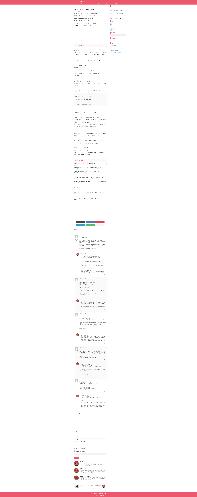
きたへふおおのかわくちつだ (115, 52)
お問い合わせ (115, 3)
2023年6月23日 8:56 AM (83, 253)
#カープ (94, 101)
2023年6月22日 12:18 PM (82, 347)
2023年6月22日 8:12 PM (83, 333)
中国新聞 (98, 177)
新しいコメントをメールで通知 (79, 448)
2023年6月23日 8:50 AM (83, 299)
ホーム (82, 3)
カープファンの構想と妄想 (78, 1)
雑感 (106, 3)
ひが (77, 256)
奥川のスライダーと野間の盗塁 (115, 10)
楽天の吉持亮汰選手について (86, 468)
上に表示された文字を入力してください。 (81, 441)
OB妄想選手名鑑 (113, 45)
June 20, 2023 (90, 104)
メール (75, 431)
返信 (104, 249)
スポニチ (88, 150)
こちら (95, 117)
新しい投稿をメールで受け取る (79, 451)
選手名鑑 (111, 30)
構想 (90, 3)
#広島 (91, 101)
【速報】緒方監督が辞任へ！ (86, 476)
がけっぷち (76, 229)
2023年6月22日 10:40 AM (84, 395)
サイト (75, 435)
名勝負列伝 (112, 29)
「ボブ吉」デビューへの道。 (115, 47)
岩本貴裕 (82, 461)
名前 (75, 427)
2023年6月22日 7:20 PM (82, 313)
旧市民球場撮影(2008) (114, 50)
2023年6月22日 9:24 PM (82, 278)
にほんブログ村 (77, 200)
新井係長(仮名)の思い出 (114, 18)
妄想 (98, 3)
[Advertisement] (90, 34)
